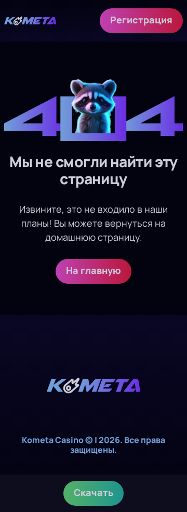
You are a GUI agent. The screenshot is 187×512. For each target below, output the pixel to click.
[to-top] (167, 448)
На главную (93, 270)
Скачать (93, 492)
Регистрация (141, 19)
